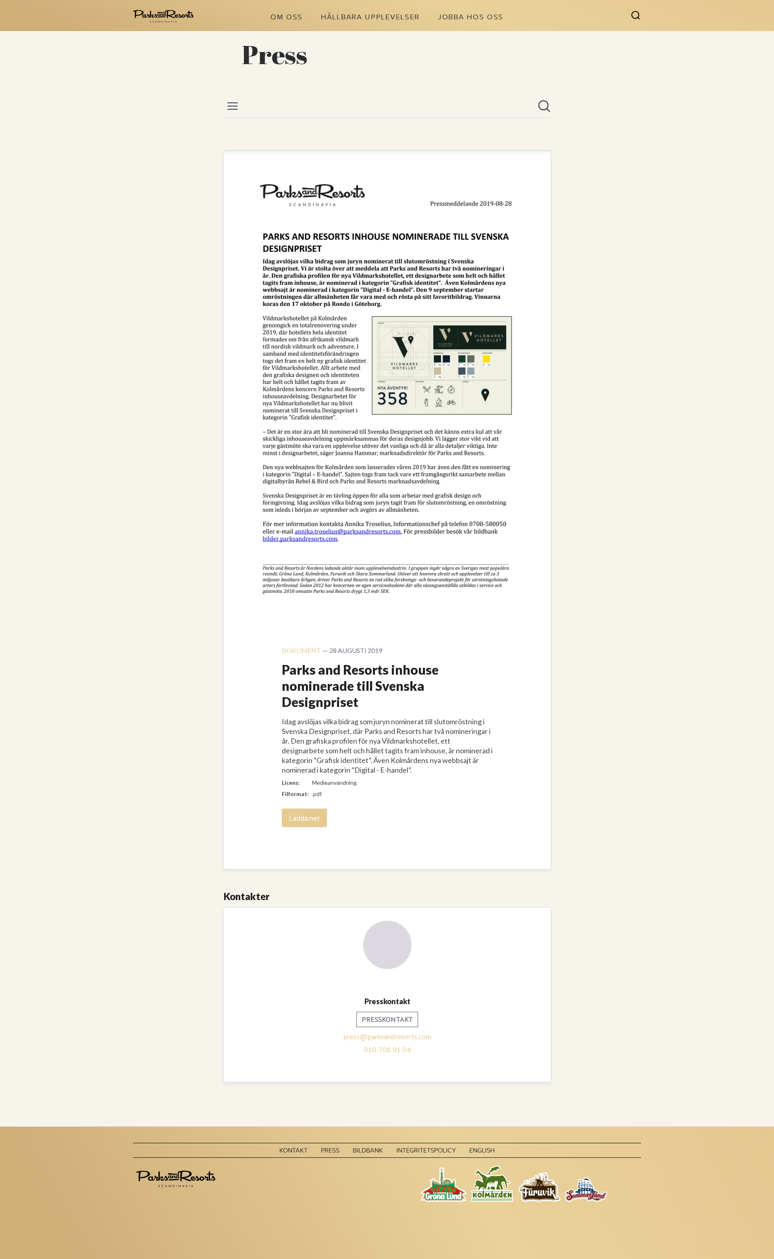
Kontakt (293, 1150)
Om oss (286, 16)
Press (330, 1150)
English (482, 1150)
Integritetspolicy (426, 1150)
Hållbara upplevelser (370, 16)
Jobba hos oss (471, 16)
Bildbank (368, 1150)
